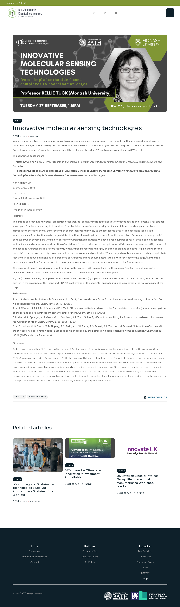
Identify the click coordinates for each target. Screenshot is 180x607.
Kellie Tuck (19, 397)
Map (145, 578)
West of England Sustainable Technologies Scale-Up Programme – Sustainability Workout (33, 490)
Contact (34, 562)
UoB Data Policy (89, 556)
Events (17, 121)
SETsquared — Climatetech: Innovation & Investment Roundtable (84, 474)
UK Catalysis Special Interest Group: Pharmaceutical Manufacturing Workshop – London (137, 481)
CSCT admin (20, 136)
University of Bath (14, 3)
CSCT (23, 593)
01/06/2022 (35, 501)
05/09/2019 (139, 493)
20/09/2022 (35, 136)
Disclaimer (34, 551)
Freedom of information (34, 556)
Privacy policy (89, 551)
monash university (37, 397)
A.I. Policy (90, 562)
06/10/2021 (87, 484)
